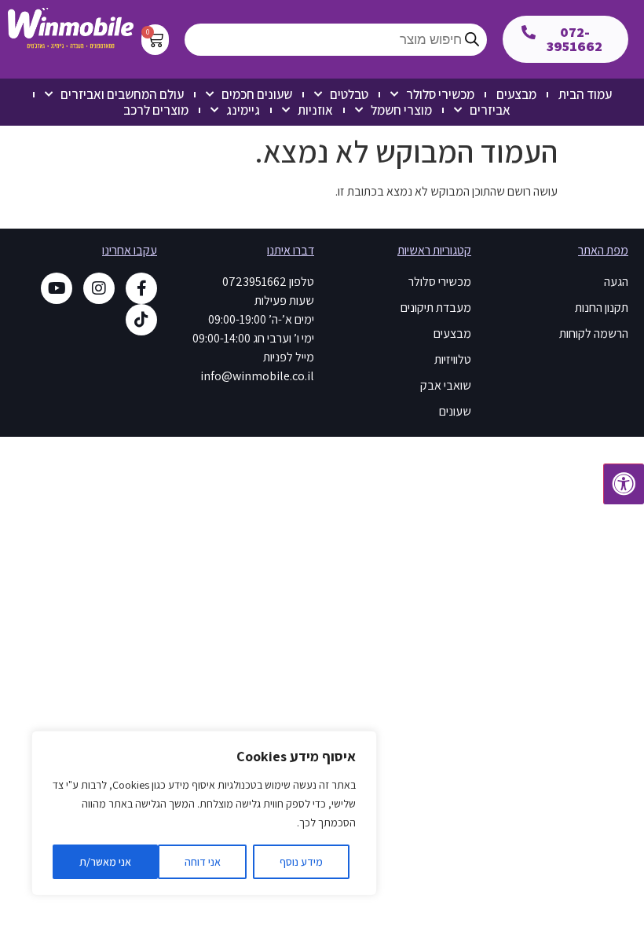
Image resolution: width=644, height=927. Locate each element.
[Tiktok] (141, 319)
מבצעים (516, 94)
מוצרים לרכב (155, 110)
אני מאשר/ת (105, 862)
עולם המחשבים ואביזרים (122, 94)
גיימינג (243, 110)
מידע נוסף (301, 862)
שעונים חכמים (256, 94)
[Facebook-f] (141, 288)
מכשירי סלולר (440, 94)
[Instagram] (99, 288)
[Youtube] (56, 288)
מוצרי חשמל (401, 110)
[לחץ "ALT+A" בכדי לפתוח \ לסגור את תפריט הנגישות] (623, 484)
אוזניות (315, 110)
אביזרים (490, 110)
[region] (204, 813)
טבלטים (349, 94)
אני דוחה (203, 862)
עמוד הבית (585, 94)
